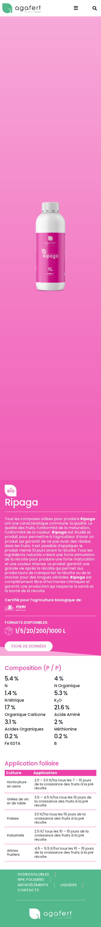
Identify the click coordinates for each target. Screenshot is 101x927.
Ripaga (21, 502)
